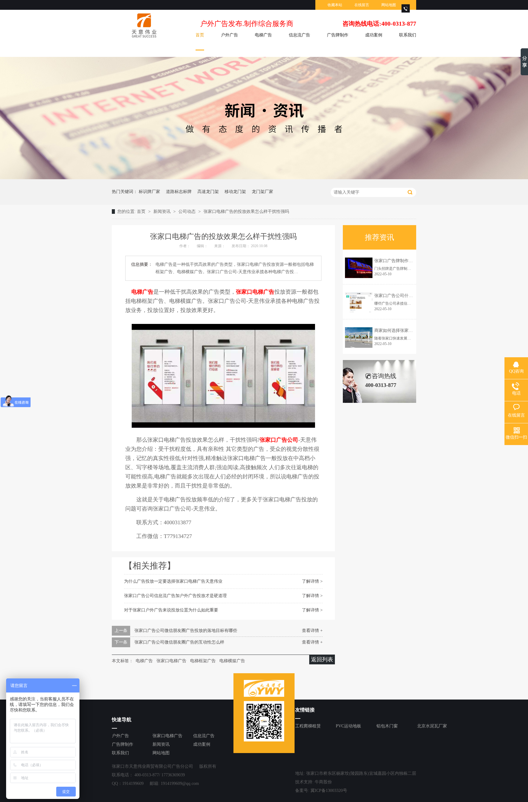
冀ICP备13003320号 (328, 790)
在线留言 (361, 5)
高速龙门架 (208, 191)
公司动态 (187, 211)
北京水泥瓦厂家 (432, 726)
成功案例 (373, 35)
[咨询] (406, 11)
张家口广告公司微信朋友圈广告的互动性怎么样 (179, 642)
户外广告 (229, 35)
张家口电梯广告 (171, 661)
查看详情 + (312, 630)
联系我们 (407, 35)
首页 (200, 35)
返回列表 (322, 659)
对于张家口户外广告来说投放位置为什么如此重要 (171, 610)
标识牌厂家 (149, 191)
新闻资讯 (162, 211)
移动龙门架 (235, 191)
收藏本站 (335, 5)
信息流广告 (299, 35)
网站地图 (388, 5)
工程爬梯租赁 (308, 726)
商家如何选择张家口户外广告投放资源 (410, 330)
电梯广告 (263, 35)
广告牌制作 (337, 35)
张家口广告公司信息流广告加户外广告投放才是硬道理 (175, 595)
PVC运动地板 (348, 726)
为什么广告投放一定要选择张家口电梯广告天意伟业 (173, 581)
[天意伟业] (142, 25)
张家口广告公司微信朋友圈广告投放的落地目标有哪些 (185, 630)
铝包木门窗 (387, 726)
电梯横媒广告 (232, 661)
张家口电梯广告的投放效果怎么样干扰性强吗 (246, 211)
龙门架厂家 (262, 191)
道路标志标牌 (179, 191)
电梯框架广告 (203, 661)
